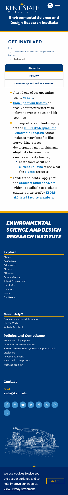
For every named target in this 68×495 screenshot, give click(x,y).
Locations (9, 289)
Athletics (8, 273)
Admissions (10, 265)
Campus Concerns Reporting (19, 344)
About (7, 257)
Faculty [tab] (34, 75)
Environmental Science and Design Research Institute (34, 19)
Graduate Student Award (37, 183)
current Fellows (31, 167)
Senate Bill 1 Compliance (17, 360)
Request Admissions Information (21, 319)
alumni (30, 172)
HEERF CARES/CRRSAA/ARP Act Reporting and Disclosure (29, 350)
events (28, 97)
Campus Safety (12, 277)
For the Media (11, 323)
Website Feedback (14, 327)
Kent (10, 47)
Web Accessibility (13, 364)
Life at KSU (9, 285)
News (7, 293)
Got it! (55, 481)
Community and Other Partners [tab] (34, 83)
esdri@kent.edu (15, 393)
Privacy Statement (14, 356)
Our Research (11, 297)
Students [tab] (34, 68)
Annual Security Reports (17, 340)
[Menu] (57, 6)
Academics (10, 261)
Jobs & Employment (15, 281)
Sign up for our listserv (30, 103)
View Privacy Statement (19, 488)
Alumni (8, 269)
